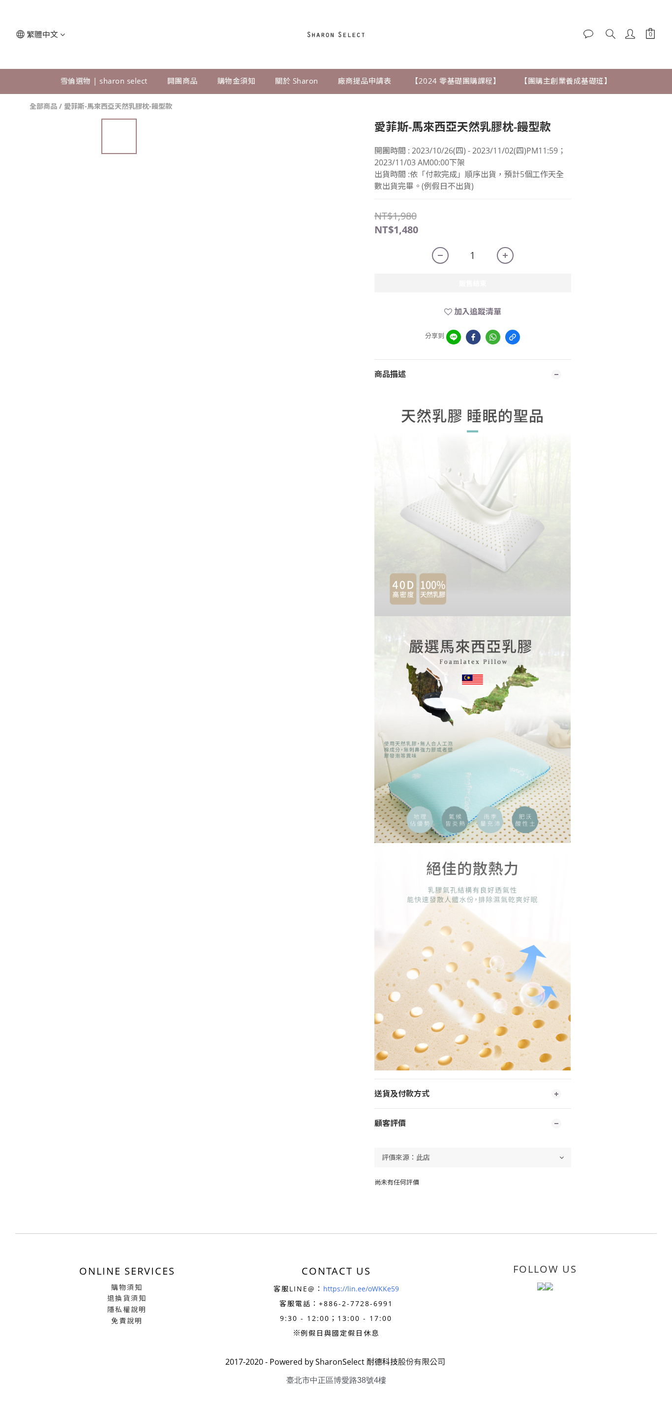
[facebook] (473, 337)
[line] (453, 337)
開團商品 (182, 81)
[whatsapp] (493, 337)
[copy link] (512, 337)
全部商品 (43, 106)
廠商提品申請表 (365, 81)
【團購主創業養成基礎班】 (565, 81)
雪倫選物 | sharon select (104, 81)
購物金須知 (236, 81)
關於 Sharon (296, 81)
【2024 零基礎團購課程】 (455, 81)
